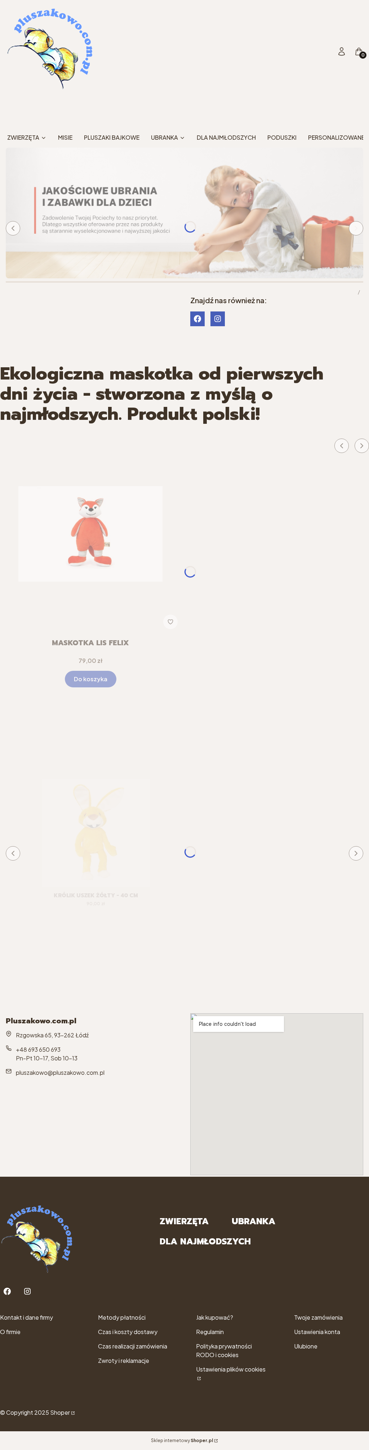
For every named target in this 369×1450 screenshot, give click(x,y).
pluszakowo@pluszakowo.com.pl (60, 1072)
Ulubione (305, 1346)
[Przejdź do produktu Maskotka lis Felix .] (90, 534)
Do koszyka (90, 679)
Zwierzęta (184, 1221)
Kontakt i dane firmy (26, 1317)
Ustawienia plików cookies (231, 1369)
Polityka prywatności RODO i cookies (224, 1350)
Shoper (60, 1412)
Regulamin (210, 1331)
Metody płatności (122, 1317)
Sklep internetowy (182, 1440)
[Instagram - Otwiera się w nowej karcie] (217, 318)
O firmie (10, 1331)
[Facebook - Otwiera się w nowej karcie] (197, 318)
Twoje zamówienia (318, 1317)
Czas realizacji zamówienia (132, 1346)
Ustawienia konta (317, 1331)
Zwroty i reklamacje (123, 1360)
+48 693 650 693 (38, 1049)
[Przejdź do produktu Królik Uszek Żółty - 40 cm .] (96, 833)
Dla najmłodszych (205, 1241)
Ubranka (253, 1221)
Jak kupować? (214, 1317)
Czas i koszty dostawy (127, 1331)
